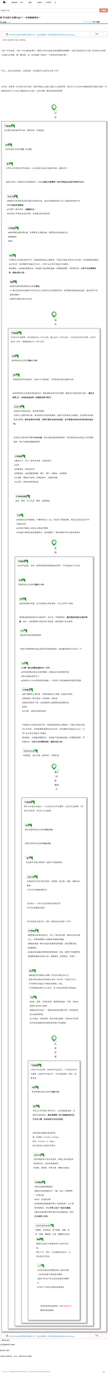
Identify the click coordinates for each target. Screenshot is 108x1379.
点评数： (4, 22)
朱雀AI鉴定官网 (45, 1372)
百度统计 (31, 1372)
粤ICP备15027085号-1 (22, 1372)
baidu (36, 1372)
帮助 (39, 1372)
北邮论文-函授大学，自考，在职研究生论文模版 (16, 1356)
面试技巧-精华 (4, 1350)
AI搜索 (103, 10)
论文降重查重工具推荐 (7, 1345)
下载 (96, 34)
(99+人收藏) (96, 22)
